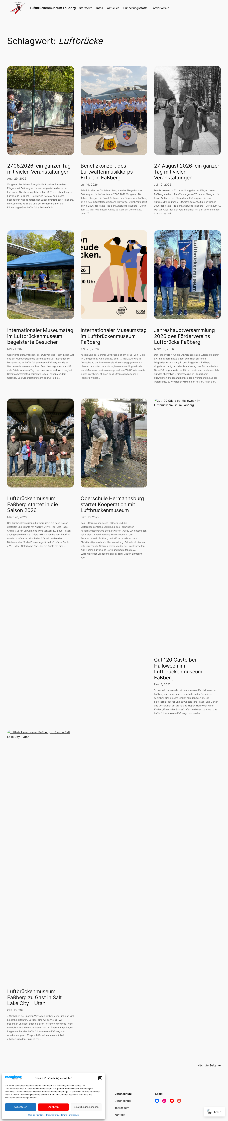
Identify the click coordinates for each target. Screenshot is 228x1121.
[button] (100, 1078)
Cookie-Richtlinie (36, 1115)
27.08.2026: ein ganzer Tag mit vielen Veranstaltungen (39, 169)
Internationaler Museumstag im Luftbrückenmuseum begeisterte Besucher (40, 336)
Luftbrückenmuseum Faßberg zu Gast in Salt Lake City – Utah (34, 997)
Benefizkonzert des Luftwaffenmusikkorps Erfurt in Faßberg (107, 172)
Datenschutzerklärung (56, 1115)
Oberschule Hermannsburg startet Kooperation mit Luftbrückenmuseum (112, 504)
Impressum (74, 1115)
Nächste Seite (209, 1065)
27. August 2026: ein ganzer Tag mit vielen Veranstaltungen (186, 172)
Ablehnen (53, 1106)
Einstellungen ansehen (86, 1106)
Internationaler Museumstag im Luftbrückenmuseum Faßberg (114, 336)
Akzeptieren (20, 1106)
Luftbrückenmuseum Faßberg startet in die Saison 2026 (32, 504)
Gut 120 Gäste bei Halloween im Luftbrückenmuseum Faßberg (178, 669)
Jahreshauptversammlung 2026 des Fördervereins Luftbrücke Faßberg (184, 336)
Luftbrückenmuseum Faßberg (53, 8)
